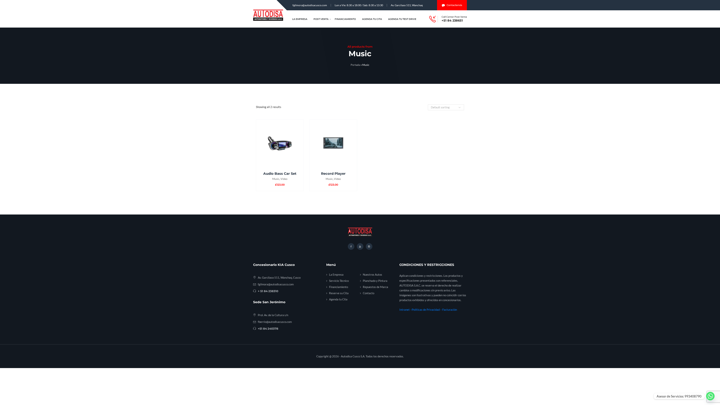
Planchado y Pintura (375, 280)
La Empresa (299, 19)
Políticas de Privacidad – (427, 309)
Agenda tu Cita (372, 19)
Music (275, 178)
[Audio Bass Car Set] (280, 143)
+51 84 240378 (268, 328)
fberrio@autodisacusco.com (275, 321)
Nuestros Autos (372, 274)
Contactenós (454, 5)
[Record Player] (333, 143)
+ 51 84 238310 (268, 291)
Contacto (368, 293)
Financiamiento (345, 19)
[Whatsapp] (710, 396)
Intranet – (405, 309)
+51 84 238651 (452, 20)
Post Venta (321, 19)
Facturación (449, 309)
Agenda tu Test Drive (402, 19)
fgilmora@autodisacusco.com (309, 5)
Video (283, 178)
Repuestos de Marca (375, 287)
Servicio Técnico (339, 280)
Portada (355, 64)
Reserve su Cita (339, 293)
